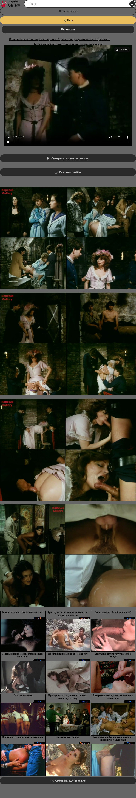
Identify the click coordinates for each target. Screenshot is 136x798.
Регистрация (70, 11)
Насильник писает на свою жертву (67, 653)
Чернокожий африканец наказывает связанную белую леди (113, 738)
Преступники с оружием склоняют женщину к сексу (67, 697)
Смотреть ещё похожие (70, 780)
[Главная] (11, 4)
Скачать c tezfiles (70, 172)
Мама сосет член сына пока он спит (22, 612)
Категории (68, 29)
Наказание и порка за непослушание (22, 737)
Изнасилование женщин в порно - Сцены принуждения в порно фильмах (59, 39)
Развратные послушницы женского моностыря (113, 697)
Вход (70, 20)
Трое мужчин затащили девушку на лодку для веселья (68, 613)
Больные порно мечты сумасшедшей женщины (22, 655)
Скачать (124, 49)
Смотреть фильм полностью (70, 158)
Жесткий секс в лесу (67, 737)
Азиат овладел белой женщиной (113, 612)
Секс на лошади (23, 695)
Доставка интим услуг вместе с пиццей (113, 655)
